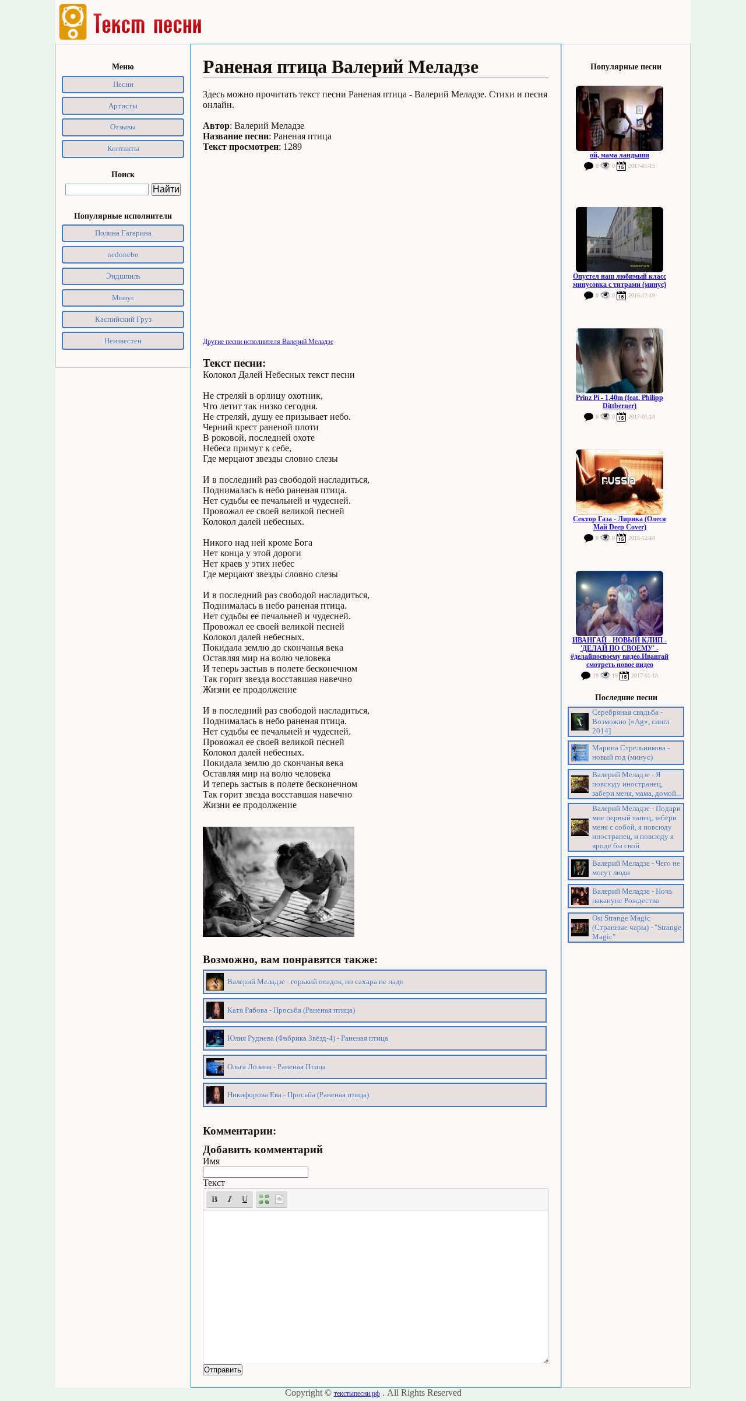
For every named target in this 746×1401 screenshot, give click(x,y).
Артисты (123, 105)
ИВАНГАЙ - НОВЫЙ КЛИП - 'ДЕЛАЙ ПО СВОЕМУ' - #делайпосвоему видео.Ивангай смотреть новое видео (619, 652)
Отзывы (123, 126)
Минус (123, 297)
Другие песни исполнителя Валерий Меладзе (268, 342)
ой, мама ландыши (619, 155)
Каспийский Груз (123, 319)
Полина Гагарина (123, 233)
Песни (123, 84)
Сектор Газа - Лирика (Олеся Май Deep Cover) (619, 523)
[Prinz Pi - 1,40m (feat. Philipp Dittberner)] (619, 361)
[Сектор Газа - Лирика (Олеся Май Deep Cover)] (619, 482)
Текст (214, 1183)
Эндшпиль (123, 276)
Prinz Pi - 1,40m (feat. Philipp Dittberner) (619, 402)
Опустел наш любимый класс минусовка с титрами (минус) (619, 280)
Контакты (123, 148)
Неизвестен (123, 340)
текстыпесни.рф (357, 1393)
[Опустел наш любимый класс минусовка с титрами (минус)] (619, 239)
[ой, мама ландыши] (619, 118)
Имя (211, 1161)
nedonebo (123, 254)
